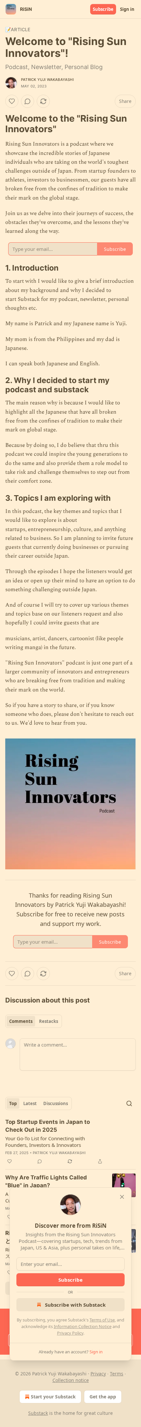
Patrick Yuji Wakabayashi (47, 79)
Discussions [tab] (55, 1103)
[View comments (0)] (27, 101)
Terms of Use (102, 1320)
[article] (70, 1141)
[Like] (11, 101)
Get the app (103, 1396)
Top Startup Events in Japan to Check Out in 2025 (47, 1126)
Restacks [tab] (48, 1021)
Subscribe (103, 9)
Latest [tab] (30, 1103)
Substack (38, 1413)
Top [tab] (13, 1103)
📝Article (17, 29)
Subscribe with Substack (75, 1304)
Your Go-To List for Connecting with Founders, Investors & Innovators (45, 1141)
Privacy (98, 1373)
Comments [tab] (20, 1021)
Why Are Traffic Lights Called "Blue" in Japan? (46, 1181)
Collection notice (70, 1380)
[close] (122, 1197)
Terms (116, 1373)
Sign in (127, 9)
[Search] (129, 1103)
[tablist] (33, 1021)
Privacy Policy (70, 1333)
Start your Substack (53, 1396)
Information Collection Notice (82, 1326)
